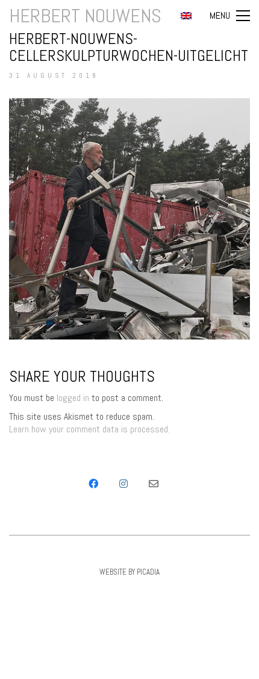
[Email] (154, 484)
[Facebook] (93, 484)
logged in (73, 397)
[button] (230, 15)
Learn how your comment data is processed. (89, 429)
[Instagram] (123, 484)
